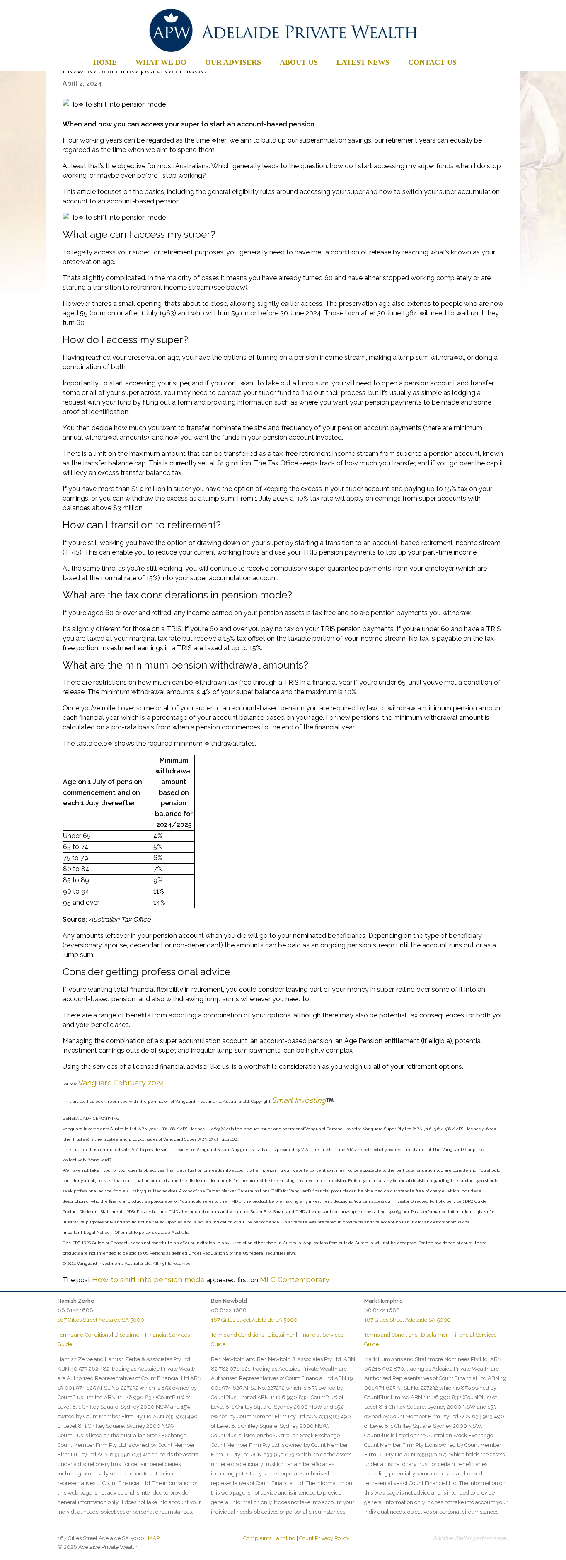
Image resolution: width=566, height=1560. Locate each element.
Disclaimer (127, 1335)
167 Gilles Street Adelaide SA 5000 (101, 1320)
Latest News (362, 62)
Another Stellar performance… (470, 1538)
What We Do (160, 62)
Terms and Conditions (84, 1335)
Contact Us (432, 62)
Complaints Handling (269, 1538)
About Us (299, 62)
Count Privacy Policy (324, 1538)
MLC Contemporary (294, 1279)
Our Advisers (233, 62)
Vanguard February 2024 (121, 1082)
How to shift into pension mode (148, 1279)
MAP (154, 1538)
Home (105, 62)
